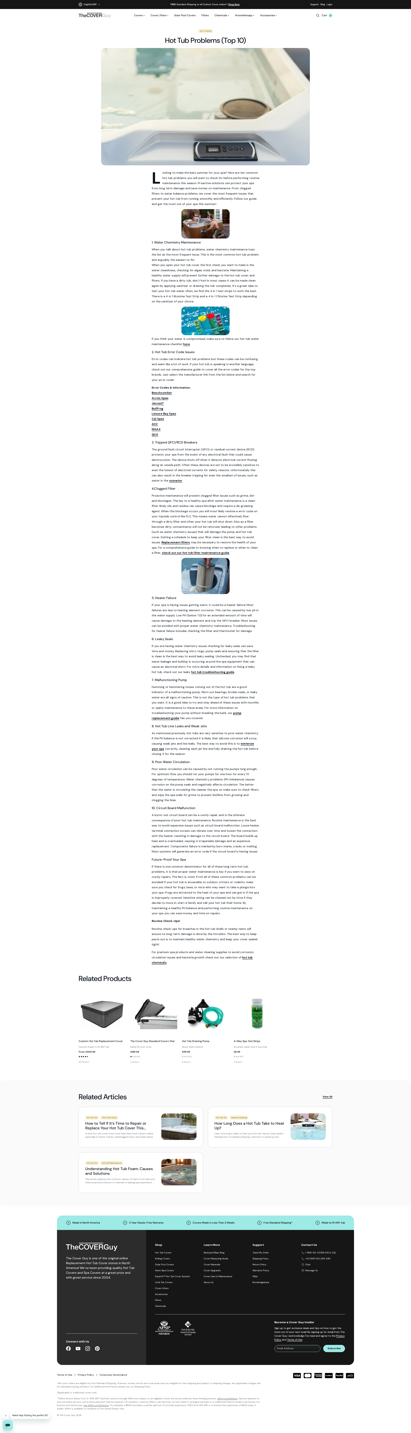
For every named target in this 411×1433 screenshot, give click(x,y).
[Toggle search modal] (317, 15)
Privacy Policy (86, 1375)
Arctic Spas (160, 398)
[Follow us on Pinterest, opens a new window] (97, 1349)
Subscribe (334, 1348)
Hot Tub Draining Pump (195, 1041)
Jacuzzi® (158, 403)
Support (314, 4)
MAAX (156, 429)
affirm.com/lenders (227, 1398)
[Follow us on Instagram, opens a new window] (87, 1349)
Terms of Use (294, 1339)
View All (327, 1096)
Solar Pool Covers (185, 15)
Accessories (267, 15)
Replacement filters (176, 542)
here (186, 344)
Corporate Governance (113, 1375)
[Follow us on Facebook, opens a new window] (68, 1349)
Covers (138, 15)
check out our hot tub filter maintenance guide (195, 553)
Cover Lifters (158, 15)
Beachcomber (162, 393)
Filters (205, 15)
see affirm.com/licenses (96, 1405)
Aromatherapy (243, 15)
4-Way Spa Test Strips (247, 1041)
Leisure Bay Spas (164, 414)
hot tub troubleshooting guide (212, 672)
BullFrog (157, 408)
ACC (155, 424)
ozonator (175, 480)
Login (329, 4)
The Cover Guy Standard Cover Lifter (152, 1041)
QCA (155, 434)
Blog (322, 4)
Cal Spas (158, 419)
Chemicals (220, 15)
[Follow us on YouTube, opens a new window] (78, 1349)
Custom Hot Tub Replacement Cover (101, 1041)
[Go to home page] (95, 15)
